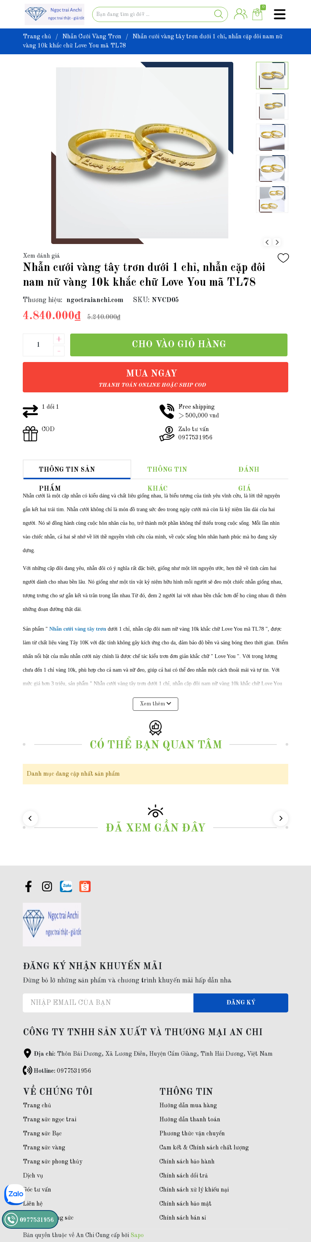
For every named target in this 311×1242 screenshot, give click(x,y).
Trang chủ (37, 1106)
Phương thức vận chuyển (192, 1134)
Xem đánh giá (41, 256)
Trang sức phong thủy (52, 1162)
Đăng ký (241, 1003)
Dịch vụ (33, 1176)
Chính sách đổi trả (183, 1176)
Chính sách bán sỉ (182, 1218)
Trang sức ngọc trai (49, 1120)
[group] (142, 153)
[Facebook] (28, 888)
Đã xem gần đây (155, 828)
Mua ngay (152, 378)
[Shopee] (85, 886)
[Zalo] (66, 886)
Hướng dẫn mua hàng (188, 1106)
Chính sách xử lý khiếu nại (194, 1190)
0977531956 (74, 1071)
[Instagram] (47, 888)
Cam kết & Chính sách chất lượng (204, 1148)
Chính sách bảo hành (187, 1162)
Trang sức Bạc (42, 1134)
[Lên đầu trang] (290, 1206)
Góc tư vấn (37, 1190)
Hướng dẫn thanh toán (189, 1120)
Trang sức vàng (44, 1148)
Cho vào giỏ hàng (179, 344)
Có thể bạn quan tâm (156, 745)
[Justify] (218, 14)
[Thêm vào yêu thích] (283, 258)
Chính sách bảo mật (185, 1204)
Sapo (137, 1236)
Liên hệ (32, 1204)
